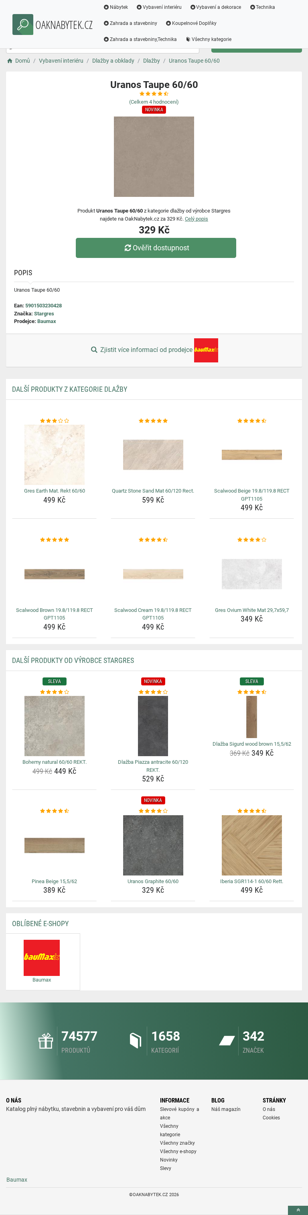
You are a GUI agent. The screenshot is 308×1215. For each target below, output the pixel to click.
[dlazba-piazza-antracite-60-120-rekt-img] (153, 726)
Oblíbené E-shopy (40, 923)
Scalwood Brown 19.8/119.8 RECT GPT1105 (54, 614)
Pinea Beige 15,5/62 (54, 881)
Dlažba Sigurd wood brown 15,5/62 (252, 744)
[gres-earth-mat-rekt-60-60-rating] (54, 421)
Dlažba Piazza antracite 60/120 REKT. (153, 766)
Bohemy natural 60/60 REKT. (54, 762)
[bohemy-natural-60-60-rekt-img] (54, 726)
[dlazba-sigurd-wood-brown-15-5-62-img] (252, 717)
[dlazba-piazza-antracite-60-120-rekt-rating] (153, 692)
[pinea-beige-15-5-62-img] (54, 845)
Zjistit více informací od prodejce (146, 350)
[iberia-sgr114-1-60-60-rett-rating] (252, 811)
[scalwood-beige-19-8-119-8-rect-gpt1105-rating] (252, 421)
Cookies (271, 1118)
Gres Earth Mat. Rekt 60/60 (54, 491)
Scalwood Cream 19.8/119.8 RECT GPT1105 (153, 614)
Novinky (169, 1160)
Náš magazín (226, 1109)
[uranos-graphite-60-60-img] (153, 845)
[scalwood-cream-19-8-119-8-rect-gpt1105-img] (153, 574)
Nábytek (119, 7)
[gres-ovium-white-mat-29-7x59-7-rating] (252, 540)
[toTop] (298, 1210)
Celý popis (196, 219)
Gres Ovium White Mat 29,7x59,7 (252, 610)
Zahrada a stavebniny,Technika (143, 39)
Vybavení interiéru (162, 7)
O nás (269, 1109)
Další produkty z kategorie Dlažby (69, 389)
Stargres (44, 314)
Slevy (165, 1168)
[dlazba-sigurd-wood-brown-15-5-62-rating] (252, 692)
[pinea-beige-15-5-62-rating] (54, 811)
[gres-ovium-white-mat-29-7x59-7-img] (252, 574)
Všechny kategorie (211, 39)
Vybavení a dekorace (218, 7)
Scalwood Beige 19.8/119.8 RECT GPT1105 (252, 495)
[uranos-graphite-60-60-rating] (153, 811)
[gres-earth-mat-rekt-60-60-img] (54, 455)
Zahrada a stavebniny (133, 23)
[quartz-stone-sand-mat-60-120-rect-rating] (153, 421)
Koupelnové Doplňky (194, 23)
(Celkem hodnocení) (154, 102)
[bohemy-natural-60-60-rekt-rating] (54, 692)
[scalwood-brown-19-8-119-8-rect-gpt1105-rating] (54, 540)
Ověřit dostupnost (161, 247)
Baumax (46, 321)
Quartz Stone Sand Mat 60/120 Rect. (153, 491)
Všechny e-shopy (178, 1151)
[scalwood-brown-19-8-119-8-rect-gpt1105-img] (54, 574)
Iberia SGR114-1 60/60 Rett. (251, 881)
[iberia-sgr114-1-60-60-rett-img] (252, 845)
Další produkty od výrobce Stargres (73, 660)
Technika (265, 7)
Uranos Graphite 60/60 (153, 881)
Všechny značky (177, 1143)
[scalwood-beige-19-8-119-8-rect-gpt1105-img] (252, 455)
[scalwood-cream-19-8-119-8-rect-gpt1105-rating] (153, 540)
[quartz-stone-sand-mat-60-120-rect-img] (153, 455)
